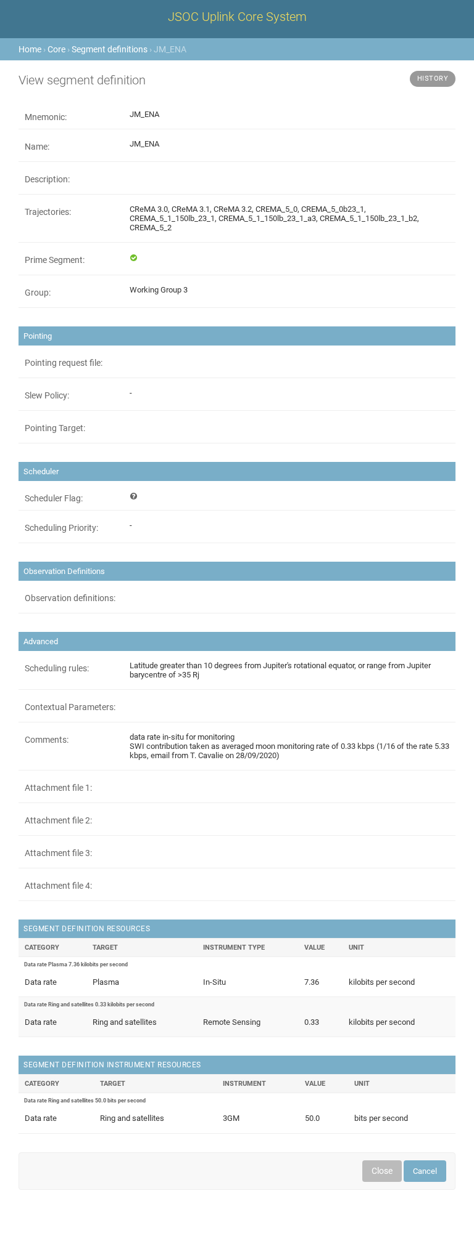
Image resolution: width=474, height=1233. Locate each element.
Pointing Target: (55, 428)
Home (30, 49)
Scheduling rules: (57, 668)
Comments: (47, 740)
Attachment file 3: (58, 853)
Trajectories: (48, 212)
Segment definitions (110, 49)
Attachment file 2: (58, 820)
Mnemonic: (46, 117)
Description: (47, 179)
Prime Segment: (55, 260)
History (433, 79)
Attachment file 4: (58, 886)
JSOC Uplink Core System (237, 16)
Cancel (425, 1171)
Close (382, 1171)
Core (56, 49)
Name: (37, 147)
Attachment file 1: (58, 788)
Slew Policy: (47, 395)
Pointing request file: (63, 363)
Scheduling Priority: (61, 528)
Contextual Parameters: (70, 707)
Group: (38, 292)
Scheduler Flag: (54, 498)
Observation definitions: (70, 598)
